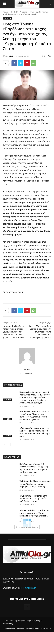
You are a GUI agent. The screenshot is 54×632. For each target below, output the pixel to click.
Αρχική (5, 12)
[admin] (4, 56)
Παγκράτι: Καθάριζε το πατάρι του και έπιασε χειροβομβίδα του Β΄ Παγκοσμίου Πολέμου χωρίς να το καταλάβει (13, 332)
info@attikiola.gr (28, 587)
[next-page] (9, 444)
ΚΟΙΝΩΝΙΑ (14, 12)
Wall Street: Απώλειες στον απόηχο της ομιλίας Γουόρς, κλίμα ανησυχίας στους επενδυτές (35, 484)
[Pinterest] (27, 63)
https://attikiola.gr (27, 373)
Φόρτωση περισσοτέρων (26, 527)
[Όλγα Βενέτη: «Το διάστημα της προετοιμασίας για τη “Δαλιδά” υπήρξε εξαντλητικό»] (10, 500)
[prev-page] (4, 444)
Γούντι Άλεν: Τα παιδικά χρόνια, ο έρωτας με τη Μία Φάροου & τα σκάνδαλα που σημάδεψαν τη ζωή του (40, 332)
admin (11, 56)
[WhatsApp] (33, 63)
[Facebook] (14, 63)
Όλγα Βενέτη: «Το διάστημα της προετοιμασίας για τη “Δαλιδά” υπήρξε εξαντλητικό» (33, 498)
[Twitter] (20, 63)
